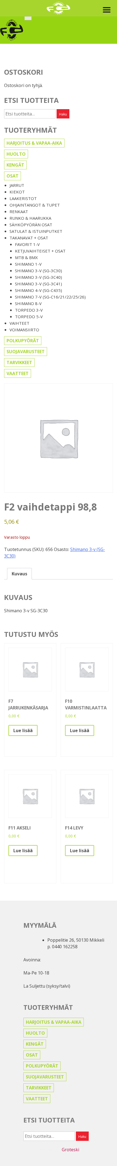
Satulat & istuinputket (36, 231)
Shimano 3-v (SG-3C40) (38, 277)
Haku (63, 114)
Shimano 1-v (28, 264)
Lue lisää (23, 730)
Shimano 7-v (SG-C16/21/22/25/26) (50, 297)
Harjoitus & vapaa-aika (34, 143)
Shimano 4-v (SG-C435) (38, 290)
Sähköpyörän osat (31, 224)
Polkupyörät (23, 341)
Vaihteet (19, 323)
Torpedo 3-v (29, 310)
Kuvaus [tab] (19, 574)
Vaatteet (18, 373)
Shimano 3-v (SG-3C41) (38, 283)
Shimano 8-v (28, 303)
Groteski (70, 1150)
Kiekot (17, 192)
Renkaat (19, 211)
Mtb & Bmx (26, 257)
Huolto (16, 154)
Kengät (15, 165)
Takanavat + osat (29, 237)
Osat (13, 176)
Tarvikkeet (19, 362)
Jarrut (17, 185)
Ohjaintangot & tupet (35, 205)
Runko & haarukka (30, 218)
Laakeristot (23, 198)
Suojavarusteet (26, 352)
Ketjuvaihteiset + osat (40, 251)
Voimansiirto (24, 329)
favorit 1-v (27, 244)
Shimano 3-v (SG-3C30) (38, 270)
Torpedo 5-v (29, 316)
